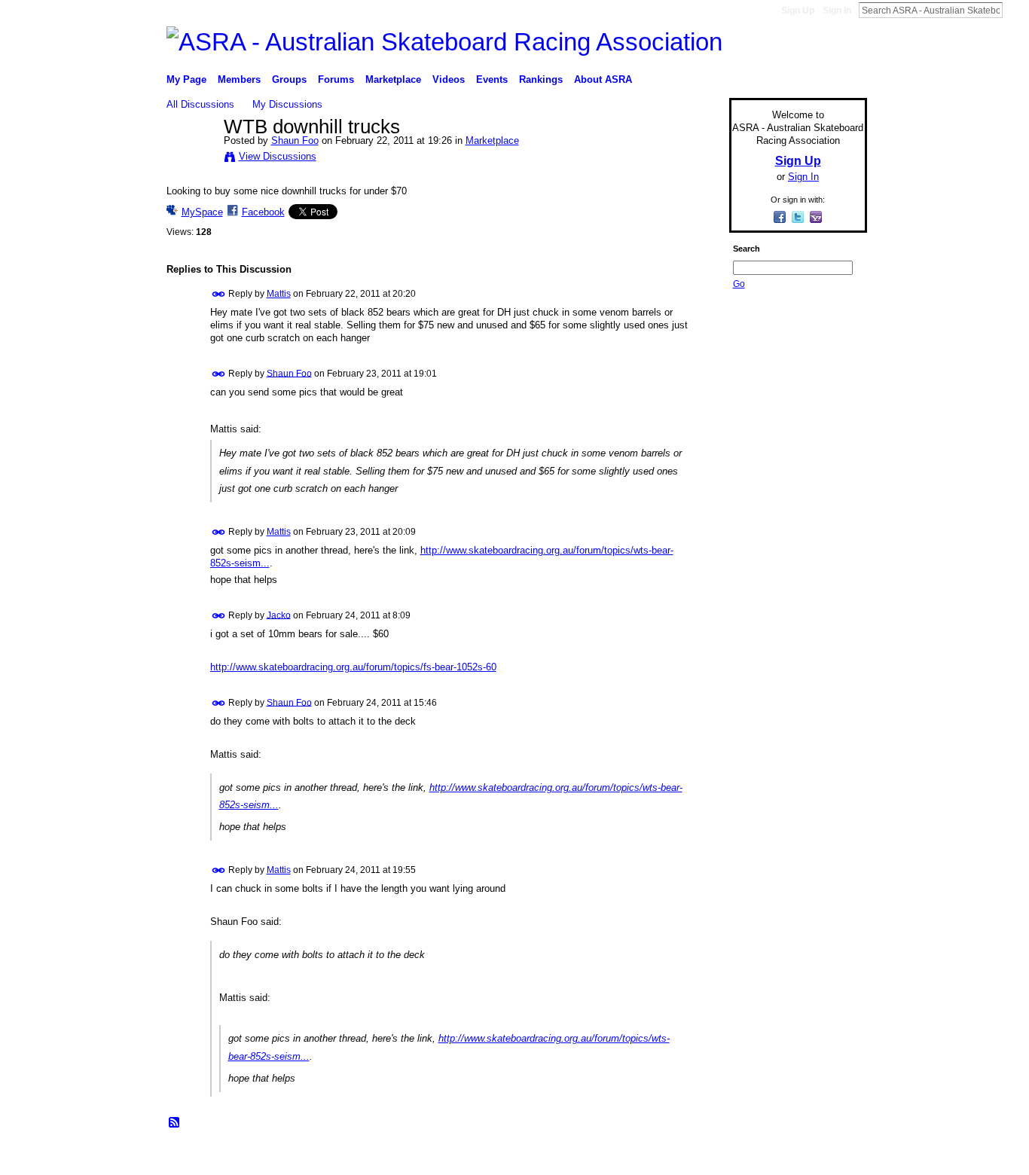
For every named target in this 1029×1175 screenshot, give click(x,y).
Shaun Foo (295, 140)
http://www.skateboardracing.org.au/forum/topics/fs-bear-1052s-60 (353, 667)
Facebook (263, 212)
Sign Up (797, 10)
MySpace (202, 212)
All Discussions (200, 104)
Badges (696, 1157)
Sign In (837, 10)
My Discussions (287, 104)
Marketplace (492, 140)
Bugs (257, 1157)
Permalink (219, 294)
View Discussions (277, 156)
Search (1015, 10)
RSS (175, 1123)
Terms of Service (833, 1157)
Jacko (279, 614)
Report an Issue (755, 1157)
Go (739, 284)
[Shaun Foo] (190, 158)
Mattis (279, 293)
